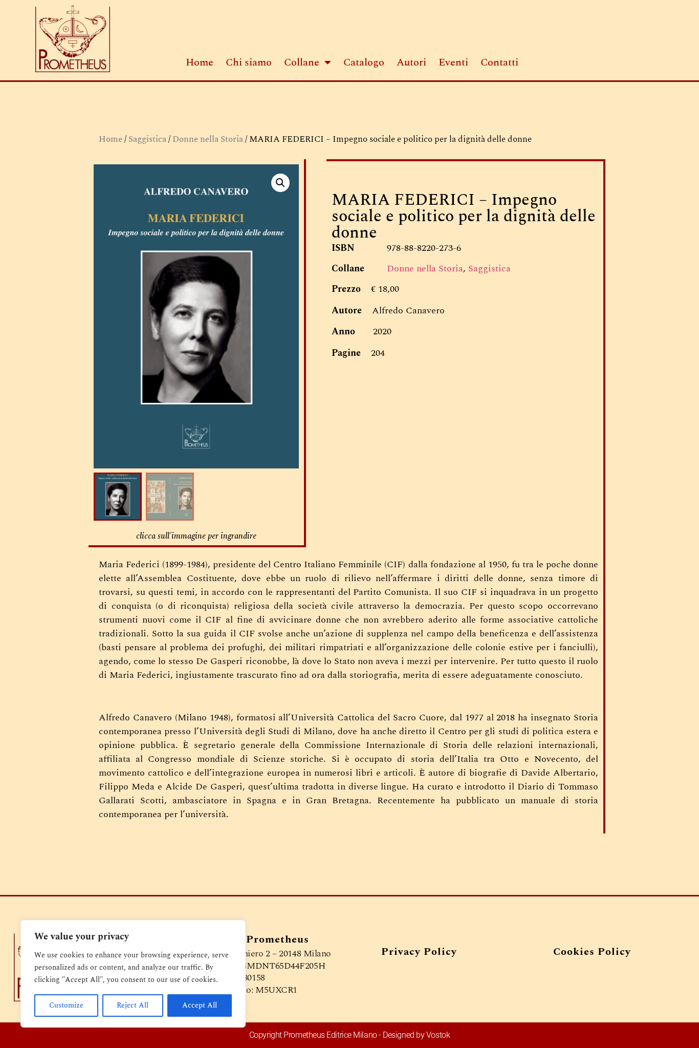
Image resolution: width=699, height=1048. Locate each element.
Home (199, 62)
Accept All (199, 1005)
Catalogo (363, 62)
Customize (66, 1005)
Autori (411, 62)
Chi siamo (249, 62)
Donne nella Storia (207, 139)
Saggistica (147, 139)
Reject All (132, 1005)
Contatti (499, 62)
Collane (301, 62)
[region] (133, 974)
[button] (280, 183)
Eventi (453, 62)
